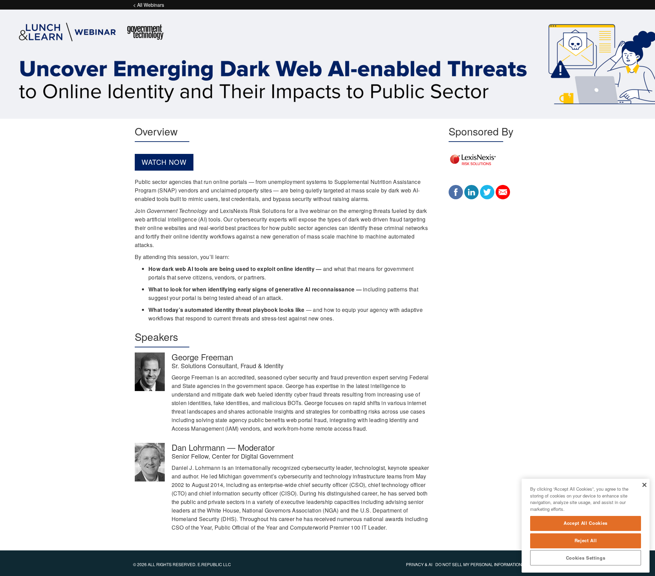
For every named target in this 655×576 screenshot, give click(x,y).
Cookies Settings (586, 558)
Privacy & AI (419, 564)
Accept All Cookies (586, 523)
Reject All (585, 540)
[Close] (644, 484)
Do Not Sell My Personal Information (478, 564)
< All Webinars (148, 4)
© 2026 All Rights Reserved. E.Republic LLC (182, 564)
